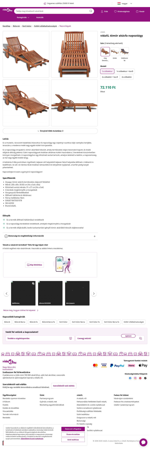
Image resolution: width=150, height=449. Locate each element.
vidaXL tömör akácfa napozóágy (121, 35)
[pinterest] (140, 378)
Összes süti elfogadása (73, 429)
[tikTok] (145, 378)
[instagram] (135, 378)
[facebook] (130, 378)
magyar (124, 4)
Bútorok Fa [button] (34, 322)
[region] (45, 435)
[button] (23, 293)
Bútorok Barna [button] (20, 322)
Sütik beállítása (83, 414)
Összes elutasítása (73, 434)
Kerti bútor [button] (63, 322)
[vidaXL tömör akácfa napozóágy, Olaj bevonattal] (26, 54)
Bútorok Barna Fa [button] (48, 322)
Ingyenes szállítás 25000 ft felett (60, 3)
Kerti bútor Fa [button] (94, 322)
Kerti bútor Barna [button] (78, 322)
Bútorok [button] (7, 322)
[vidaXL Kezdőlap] (7, 10)
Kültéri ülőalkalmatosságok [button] (134, 322)
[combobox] (54, 11)
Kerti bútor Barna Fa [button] (111, 322)
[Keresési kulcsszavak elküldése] (91, 11)
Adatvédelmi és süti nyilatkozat (32, 439)
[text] (108, 88)
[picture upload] (63, 265)
